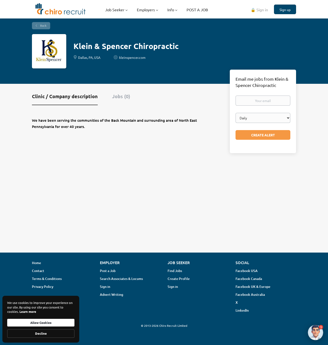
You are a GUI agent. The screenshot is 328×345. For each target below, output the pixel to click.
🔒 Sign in (259, 9)
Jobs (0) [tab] (121, 96)
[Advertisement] (164, 210)
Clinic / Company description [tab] (65, 96)
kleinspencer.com (132, 57)
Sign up (285, 9)
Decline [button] (41, 333)
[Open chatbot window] (315, 332)
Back (43, 26)
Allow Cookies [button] (40, 323)
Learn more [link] (27, 311)
